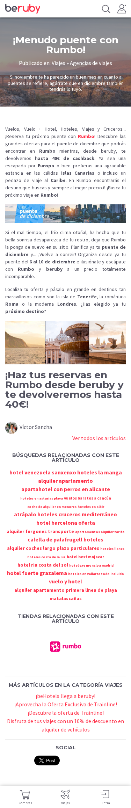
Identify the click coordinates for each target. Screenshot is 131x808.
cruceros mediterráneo (87, 514)
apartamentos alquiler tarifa (99, 532)
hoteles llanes (112, 548)
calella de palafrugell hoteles (65, 539)
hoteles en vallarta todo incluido (96, 574)
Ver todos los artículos (99, 438)
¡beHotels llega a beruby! (65, 695)
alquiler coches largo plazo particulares (53, 548)
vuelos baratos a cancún (87, 498)
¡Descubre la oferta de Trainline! (66, 712)
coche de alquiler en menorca (52, 506)
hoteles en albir (91, 506)
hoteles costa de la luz (46, 557)
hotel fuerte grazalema (37, 572)
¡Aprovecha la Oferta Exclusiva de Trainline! (65, 704)
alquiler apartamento (65, 480)
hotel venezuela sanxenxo (42, 472)
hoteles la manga (99, 472)
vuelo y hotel (65, 581)
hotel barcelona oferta (65, 522)
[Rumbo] (65, 645)
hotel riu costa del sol (42, 565)
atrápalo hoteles (35, 514)
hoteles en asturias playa (41, 498)
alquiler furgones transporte (40, 531)
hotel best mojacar (85, 556)
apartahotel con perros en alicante (65, 489)
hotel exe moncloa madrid (91, 565)
